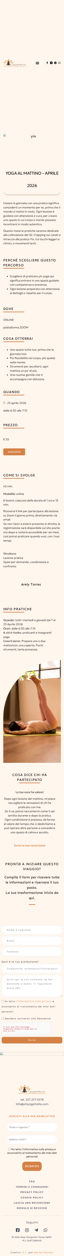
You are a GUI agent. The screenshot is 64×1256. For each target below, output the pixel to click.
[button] (37, 63)
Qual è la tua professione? (20, 961)
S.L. (25, 1252)
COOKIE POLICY (32, 1197)
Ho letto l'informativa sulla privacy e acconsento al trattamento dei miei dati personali (32, 1153)
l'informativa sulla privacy (34, 1001)
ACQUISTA (14, 451)
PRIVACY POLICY (32, 1192)
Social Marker (44, 1252)
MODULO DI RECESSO (32, 1208)
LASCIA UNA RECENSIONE (32, 1202)
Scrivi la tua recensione (29, 845)
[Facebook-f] (47, 63)
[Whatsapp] (59, 63)
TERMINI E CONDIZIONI (32, 1186)
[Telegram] (55, 63)
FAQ (32, 1181)
